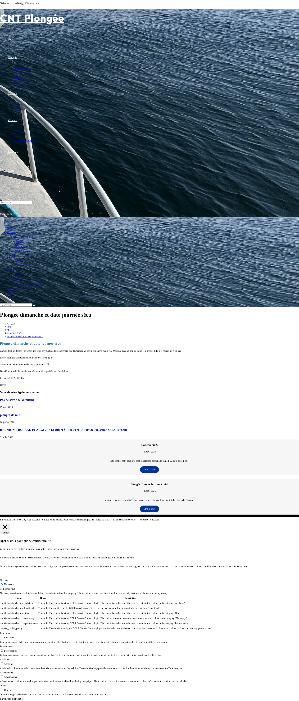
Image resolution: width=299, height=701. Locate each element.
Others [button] (3, 685)
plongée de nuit (10, 415)
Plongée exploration (24, 237)
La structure (20, 265)
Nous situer (13, 288)
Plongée (11, 232)
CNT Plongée (32, 18)
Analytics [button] (4, 659)
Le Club (11, 255)
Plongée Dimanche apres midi (149, 484)
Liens (10, 293)
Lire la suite (149, 469)
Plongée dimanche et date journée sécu (25, 336)
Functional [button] (5, 633)
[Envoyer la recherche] (34, 305)
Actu (9, 227)
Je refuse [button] (144, 519)
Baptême (18, 241)
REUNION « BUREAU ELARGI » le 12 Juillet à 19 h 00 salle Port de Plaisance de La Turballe (63, 429)
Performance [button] (6, 646)
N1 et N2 (19, 246)
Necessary (9, 584)
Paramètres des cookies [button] (124, 519)
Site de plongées (22, 251)
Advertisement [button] (7, 672)
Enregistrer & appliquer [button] (11, 699)
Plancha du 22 (149, 445)
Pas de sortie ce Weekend (17, 399)
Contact (11, 269)
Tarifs (17, 279)
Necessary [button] (5, 580)
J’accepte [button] (154, 519)
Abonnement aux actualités (28, 284)
